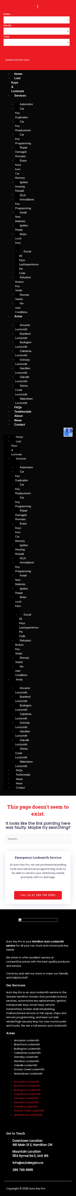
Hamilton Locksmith (26, 1061)
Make (7, 14)
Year (6, 36)
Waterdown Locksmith (28, 1073)
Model (7, 25)
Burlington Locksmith (27, 1049)
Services (20, 95)
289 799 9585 (12, 55)
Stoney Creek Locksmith (29, 1069)
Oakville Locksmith (25, 1065)
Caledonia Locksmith (27, 1053)
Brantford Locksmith (27, 1044)
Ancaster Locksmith (26, 1040)
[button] (11, 433)
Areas (18, 316)
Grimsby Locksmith (26, 1057)
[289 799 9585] (7, 50)
